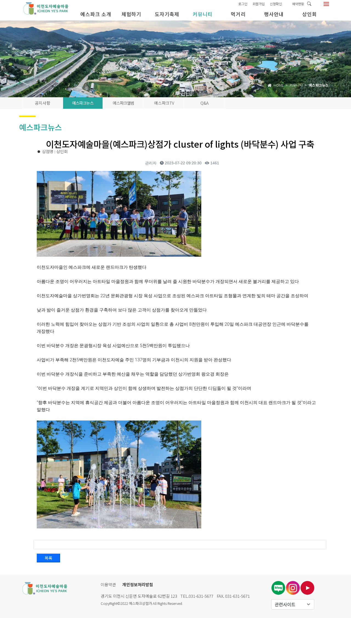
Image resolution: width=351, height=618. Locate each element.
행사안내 (274, 14)
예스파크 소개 (95, 14)
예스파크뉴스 (83, 103)
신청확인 (276, 3)
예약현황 (298, 3)
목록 (48, 558)
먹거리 (238, 14)
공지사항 (42, 103)
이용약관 (108, 584)
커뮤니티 (203, 14)
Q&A (204, 103)
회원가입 (259, 3)
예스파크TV (164, 103)
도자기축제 (167, 14)
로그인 (242, 3)
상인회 (309, 14)
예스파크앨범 (123, 103)
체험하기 (131, 14)
